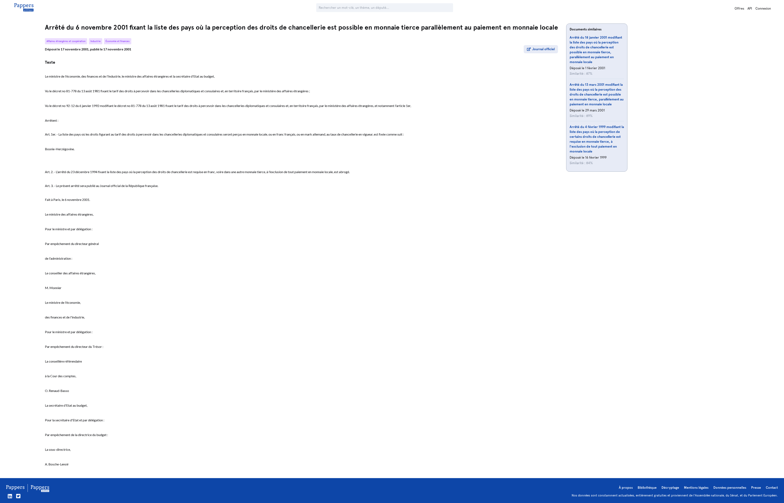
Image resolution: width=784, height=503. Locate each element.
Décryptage (670, 488)
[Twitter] (18, 496)
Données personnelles (729, 488)
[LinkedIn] (10, 496)
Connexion (763, 8)
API (749, 8)
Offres (739, 8)
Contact (772, 488)
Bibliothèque (647, 488)
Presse (756, 488)
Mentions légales (696, 488)
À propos (626, 488)
